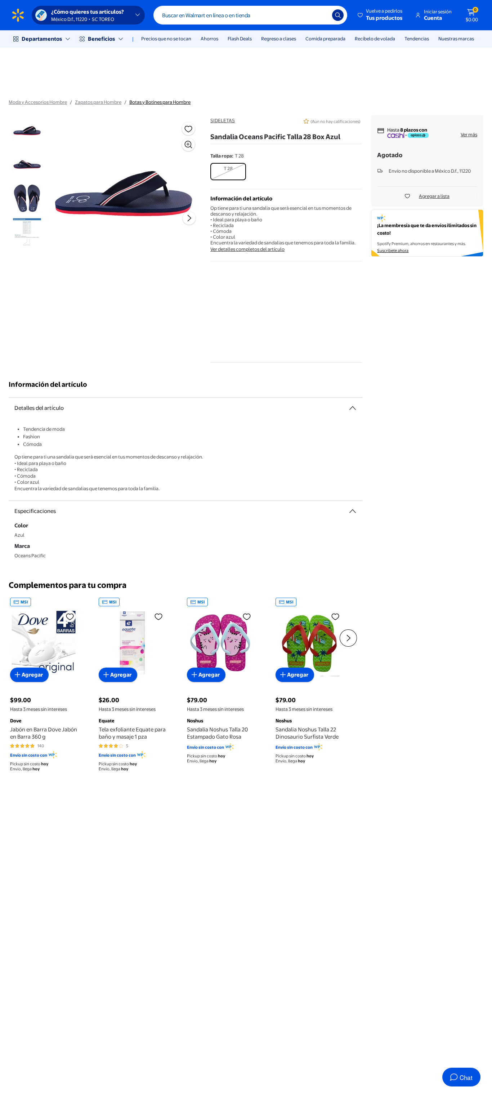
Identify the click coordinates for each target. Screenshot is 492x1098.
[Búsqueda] (338, 15)
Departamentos (42, 38)
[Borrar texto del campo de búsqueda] (321, 15)
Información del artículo (48, 384)
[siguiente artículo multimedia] (189, 218)
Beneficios (101, 38)
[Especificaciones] (352, 511)
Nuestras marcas (456, 38)
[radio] (228, 171)
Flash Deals (240, 38)
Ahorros (209, 38)
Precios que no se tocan (166, 38)
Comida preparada (325, 38)
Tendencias (416, 38)
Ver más (469, 134)
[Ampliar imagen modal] (188, 144)
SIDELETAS (222, 120)
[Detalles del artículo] (352, 408)
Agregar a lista (434, 196)
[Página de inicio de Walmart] (18, 15)
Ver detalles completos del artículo (247, 249)
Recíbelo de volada (375, 38)
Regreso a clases (278, 38)
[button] (380, 15)
